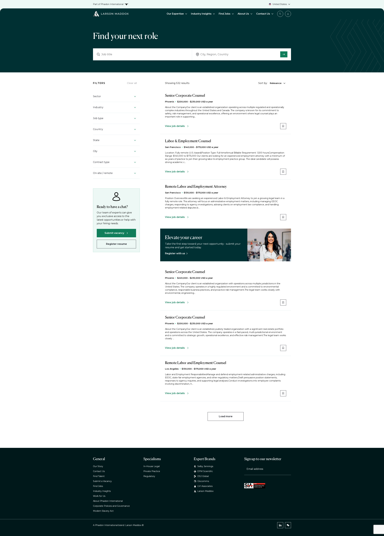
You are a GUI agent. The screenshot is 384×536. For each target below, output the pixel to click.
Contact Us (263, 13)
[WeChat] (288, 525)
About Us (243, 13)
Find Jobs (224, 13)
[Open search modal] (280, 14)
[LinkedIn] (280, 525)
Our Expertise (175, 13)
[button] (114, 96)
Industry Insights (201, 13)
